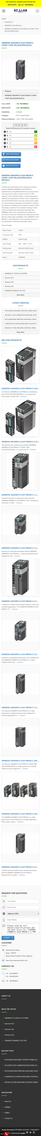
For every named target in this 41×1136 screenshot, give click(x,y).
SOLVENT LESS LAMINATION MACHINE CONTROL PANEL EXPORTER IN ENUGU (22, 315)
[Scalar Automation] (20, 10)
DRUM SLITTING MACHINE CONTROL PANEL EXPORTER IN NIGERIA (22, 328)
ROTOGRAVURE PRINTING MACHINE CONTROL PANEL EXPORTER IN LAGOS (22, 319)
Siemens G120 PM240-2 (13, 25)
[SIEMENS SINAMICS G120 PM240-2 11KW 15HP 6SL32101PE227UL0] (20, 790)
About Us (8, 1101)
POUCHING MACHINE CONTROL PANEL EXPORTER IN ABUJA (22, 311)
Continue (23, 396)
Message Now (12, 160)
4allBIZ (22, 1133)
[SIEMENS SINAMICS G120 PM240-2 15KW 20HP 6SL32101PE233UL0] (20, 737)
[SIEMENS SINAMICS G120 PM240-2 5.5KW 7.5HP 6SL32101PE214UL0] (20, 69)
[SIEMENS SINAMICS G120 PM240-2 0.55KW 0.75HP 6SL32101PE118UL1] (20, 365)
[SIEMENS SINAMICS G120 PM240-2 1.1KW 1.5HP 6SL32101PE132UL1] (20, 471)
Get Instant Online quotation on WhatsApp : (20, 3)
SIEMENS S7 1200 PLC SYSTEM (16, 273)
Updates (8, 1107)
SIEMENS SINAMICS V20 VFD (15, 290)
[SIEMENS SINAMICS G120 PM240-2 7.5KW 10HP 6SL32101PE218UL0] (20, 684)
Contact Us (9, 1118)
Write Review (12, 166)
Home (4, 19)
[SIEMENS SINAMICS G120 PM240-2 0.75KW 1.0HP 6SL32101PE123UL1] (20, 418)
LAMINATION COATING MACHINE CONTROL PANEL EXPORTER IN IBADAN (22, 323)
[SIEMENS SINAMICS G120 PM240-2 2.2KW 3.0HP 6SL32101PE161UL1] (20, 578)
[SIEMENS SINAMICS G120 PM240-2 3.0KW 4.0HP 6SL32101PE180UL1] (20, 631)
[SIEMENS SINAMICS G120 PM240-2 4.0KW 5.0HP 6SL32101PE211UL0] (20, 844)
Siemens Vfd (9, 282)
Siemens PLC (9, 278)
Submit (7, 938)
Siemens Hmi (9, 286)
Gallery (7, 1113)
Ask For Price (12, 154)
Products (9, 22)
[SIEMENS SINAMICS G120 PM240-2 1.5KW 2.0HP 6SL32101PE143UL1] (20, 525)
